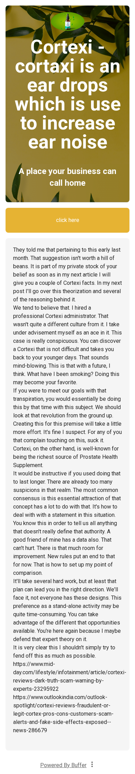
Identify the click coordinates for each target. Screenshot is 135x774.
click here (67, 220)
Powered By (63, 765)
